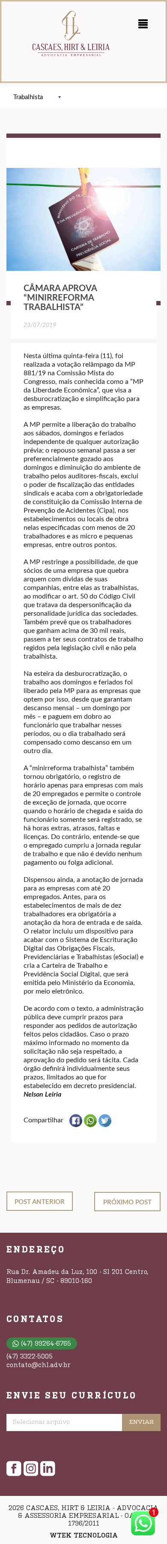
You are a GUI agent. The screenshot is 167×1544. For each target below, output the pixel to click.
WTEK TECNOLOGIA (84, 1536)
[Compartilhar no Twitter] (104, 1125)
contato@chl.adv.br (38, 1365)
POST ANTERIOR (40, 1202)
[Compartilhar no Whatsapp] (90, 1125)
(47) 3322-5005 (29, 1357)
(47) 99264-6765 (46, 1344)
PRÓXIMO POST (127, 1202)
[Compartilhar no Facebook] (75, 1125)
